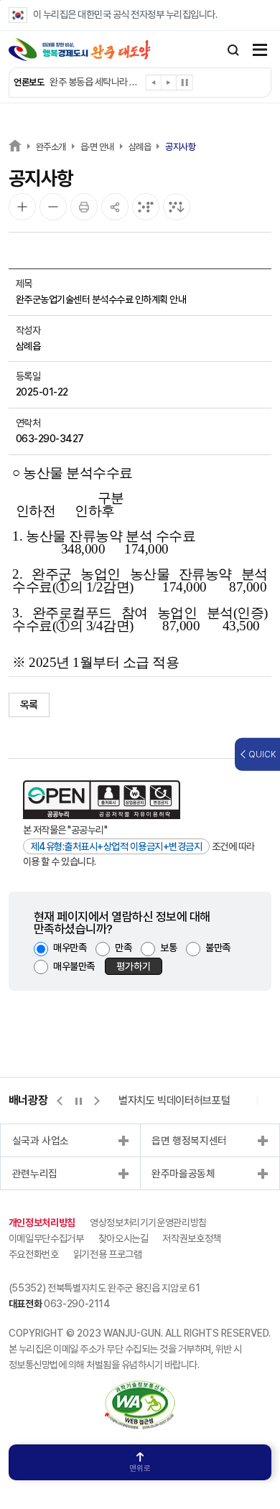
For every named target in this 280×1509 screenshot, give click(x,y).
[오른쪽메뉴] (259, 51)
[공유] (115, 206)
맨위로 (140, 1468)
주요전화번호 (34, 1254)
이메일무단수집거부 (46, 1238)
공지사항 (180, 146)
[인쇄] (84, 206)
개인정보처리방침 (42, 1222)
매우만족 (69, 947)
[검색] (233, 50)
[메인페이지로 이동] (80, 49)
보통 (168, 947)
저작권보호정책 (191, 1238)
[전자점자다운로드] (176, 206)
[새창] (140, 1387)
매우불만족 (74, 966)
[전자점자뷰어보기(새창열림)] (145, 206)
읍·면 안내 (97, 146)
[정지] (184, 82)
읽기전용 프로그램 (107, 1254)
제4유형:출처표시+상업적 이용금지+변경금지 (116, 846)
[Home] (15, 145)
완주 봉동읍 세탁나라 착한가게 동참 (96, 82)
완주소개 (51, 146)
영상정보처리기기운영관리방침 (148, 1222)
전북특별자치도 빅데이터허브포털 (160, 1100)
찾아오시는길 (123, 1238)
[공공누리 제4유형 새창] (101, 799)
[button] (154, 85)
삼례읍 (140, 146)
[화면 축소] (53, 206)
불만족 (217, 947)
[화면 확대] (22, 206)
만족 (123, 947)
